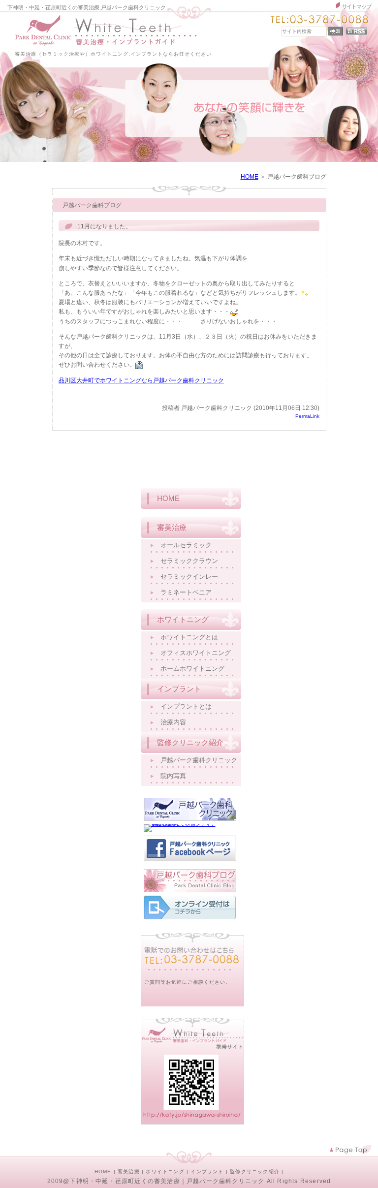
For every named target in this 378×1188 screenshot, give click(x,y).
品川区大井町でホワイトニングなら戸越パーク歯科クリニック (141, 380)
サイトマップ (356, 6)
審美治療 (129, 1171)
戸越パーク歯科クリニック (198, 760)
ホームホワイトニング (192, 668)
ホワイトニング (165, 1171)
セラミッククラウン (189, 560)
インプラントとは (186, 706)
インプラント (206, 1171)
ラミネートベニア (186, 592)
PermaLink (307, 416)
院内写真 (173, 776)
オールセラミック (186, 545)
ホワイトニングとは (189, 637)
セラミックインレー (189, 576)
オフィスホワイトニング (195, 653)
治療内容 (173, 722)
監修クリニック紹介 (255, 1171)
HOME (249, 176)
